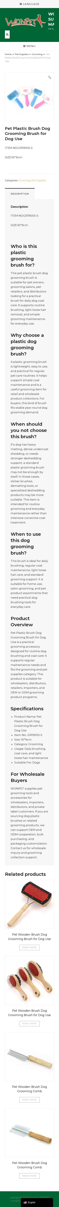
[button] (49, 77)
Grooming (37, 54)
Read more (29, 947)
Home (8, 54)
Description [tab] (20, 193)
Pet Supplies (21, 54)
